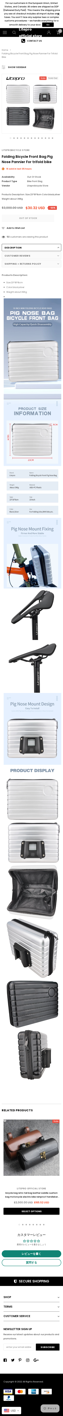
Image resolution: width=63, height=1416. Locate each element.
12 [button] (49, 138)
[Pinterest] (21, 1360)
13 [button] (52, 138)
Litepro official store (31, 1188)
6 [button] (28, 138)
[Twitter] (13, 1360)
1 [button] (10, 138)
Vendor (6, 185)
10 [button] (42, 138)
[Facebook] (6, 1360)
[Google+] (36, 1360)
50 (8, 236)
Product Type (9, 181)
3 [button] (17, 138)
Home (5, 50)
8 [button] (35, 138)
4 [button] (21, 138)
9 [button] (38, 138)
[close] (58, 14)
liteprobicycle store (16, 150)
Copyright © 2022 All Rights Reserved (23, 1381)
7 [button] (31, 138)
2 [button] (14, 138)
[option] (31, 41)
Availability (8, 176)
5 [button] (24, 138)
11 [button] (45, 138)
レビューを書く (31, 1254)
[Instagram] (28, 1360)
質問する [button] (31, 1262)
